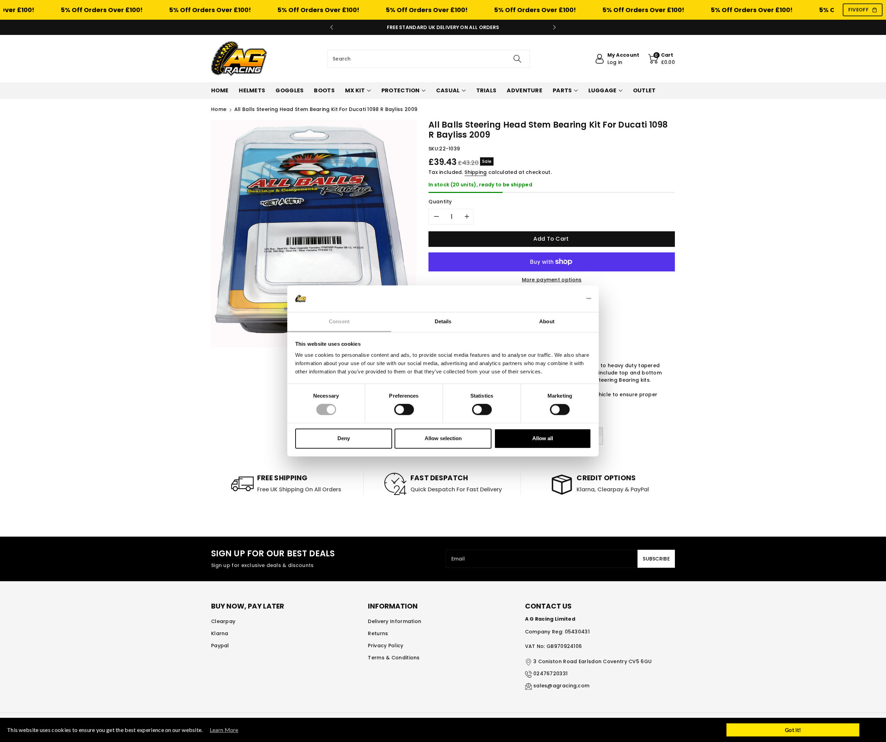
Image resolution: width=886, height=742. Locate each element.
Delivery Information (394, 621)
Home (218, 109)
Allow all (542, 438)
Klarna (219, 633)
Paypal (220, 645)
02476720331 (550, 673)
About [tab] (546, 321)
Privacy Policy (385, 645)
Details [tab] (443, 321)
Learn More (224, 729)
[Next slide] (554, 27)
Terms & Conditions (393, 657)
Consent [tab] (339, 321)
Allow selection (443, 438)
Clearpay (223, 621)
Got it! (793, 730)
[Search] (517, 58)
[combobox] (428, 58)
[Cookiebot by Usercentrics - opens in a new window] (561, 299)
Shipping (475, 172)
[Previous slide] (331, 27)
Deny (343, 438)
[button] (661, 58)
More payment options (552, 279)
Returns (378, 633)
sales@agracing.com (561, 685)
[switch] (404, 409)
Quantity (440, 201)
